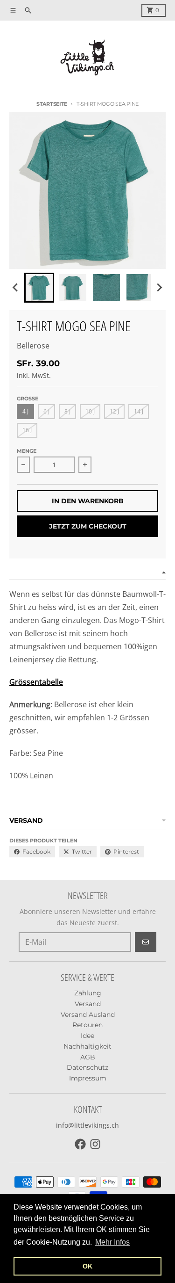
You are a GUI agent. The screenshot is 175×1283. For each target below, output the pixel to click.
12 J (114, 411)
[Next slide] (159, 287)
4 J (25, 411)
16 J (27, 430)
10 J (90, 411)
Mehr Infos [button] (112, 1242)
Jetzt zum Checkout (87, 526)
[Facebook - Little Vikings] (80, 1144)
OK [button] (87, 1266)
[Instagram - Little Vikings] (95, 1144)
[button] (39, 288)
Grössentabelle (36, 682)
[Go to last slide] (15, 287)
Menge (26, 451)
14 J (138, 411)
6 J (46, 411)
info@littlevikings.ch (87, 1125)
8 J (67, 411)
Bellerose (33, 346)
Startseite (51, 104)
